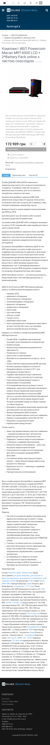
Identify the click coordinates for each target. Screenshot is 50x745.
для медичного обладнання (31, 578)
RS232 (30, 638)
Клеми (32, 632)
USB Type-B (11, 638)
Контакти (5, 699)
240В (30, 630)
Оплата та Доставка (10, 701)
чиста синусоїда (33, 613)
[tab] (6, 175)
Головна (5, 35)
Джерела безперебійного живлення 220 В (19, 38)
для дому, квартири (21, 576)
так (13, 630)
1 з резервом (29, 635)
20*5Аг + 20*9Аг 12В (14, 603)
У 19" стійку (29, 586)
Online (31, 581)
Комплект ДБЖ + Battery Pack (20, 573)
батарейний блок (34, 627)
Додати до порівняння (18, 158)
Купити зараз (12, 149)
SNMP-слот (21, 638)
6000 (43, 589)
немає (29, 584)
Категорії (12, 26)
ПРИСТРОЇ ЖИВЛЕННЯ (19, 35)
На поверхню (19, 586)
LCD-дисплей (17, 641)
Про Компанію (7, 704)
